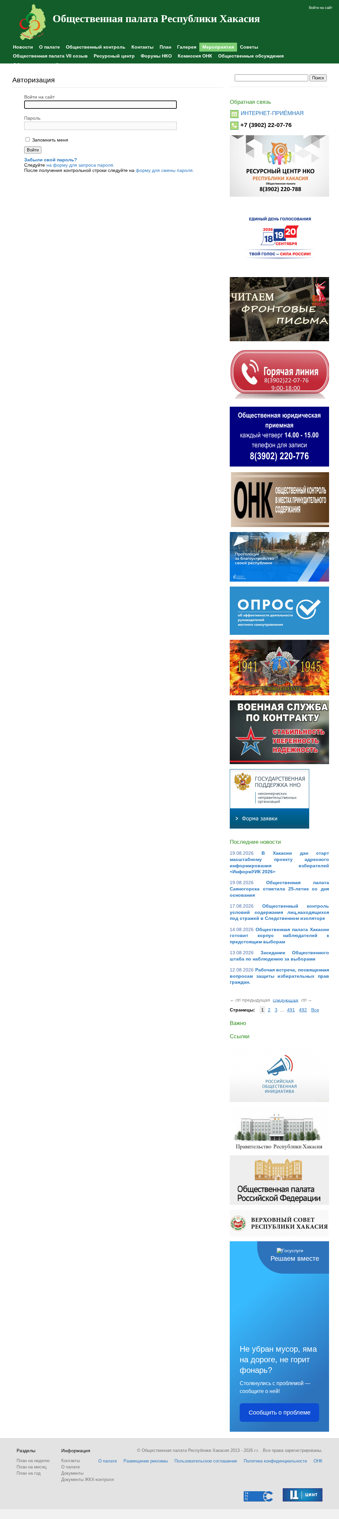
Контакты (142, 47)
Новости (23, 47)
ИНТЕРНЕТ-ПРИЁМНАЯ (272, 113)
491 (291, 1009)
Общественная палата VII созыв (50, 56)
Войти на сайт (320, 8)
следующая (285, 1000)
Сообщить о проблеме (280, 1412)
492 (303, 1009)
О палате (49, 47)
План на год (29, 1473)
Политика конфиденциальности (275, 1460)
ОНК (318, 1460)
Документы (72, 1473)
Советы (249, 47)
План (165, 47)
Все (315, 1009)
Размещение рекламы (145, 1460)
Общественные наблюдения (46, 64)
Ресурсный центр (114, 56)
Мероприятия (218, 47)
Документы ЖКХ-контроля (87, 1479)
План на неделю (33, 1460)
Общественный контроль (95, 47)
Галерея (186, 47)
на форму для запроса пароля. (80, 165)
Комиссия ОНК (195, 56)
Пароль (32, 118)
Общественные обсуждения (251, 56)
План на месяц (31, 1466)
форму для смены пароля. (165, 170)
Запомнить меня (49, 140)
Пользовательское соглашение (205, 1460)
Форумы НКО (156, 56)
